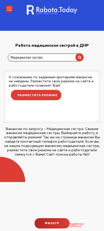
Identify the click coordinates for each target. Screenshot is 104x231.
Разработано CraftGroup (76, 225)
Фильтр (52, 223)
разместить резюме (37, 95)
